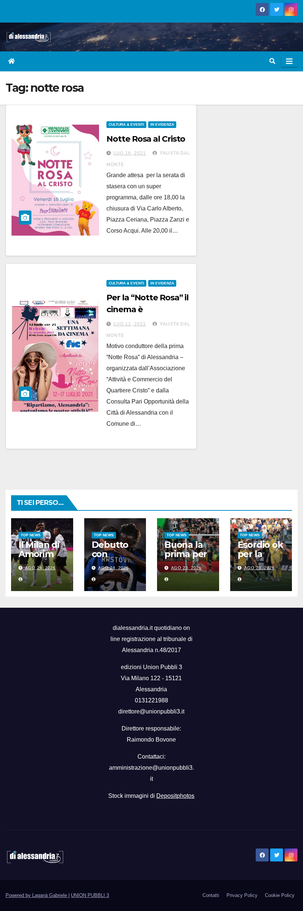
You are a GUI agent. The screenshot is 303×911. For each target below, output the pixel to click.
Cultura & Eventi (126, 124)
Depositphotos (175, 796)
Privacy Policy (242, 895)
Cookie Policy (280, 895)
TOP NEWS (31, 535)
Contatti (210, 895)
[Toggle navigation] (289, 61)
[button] (272, 61)
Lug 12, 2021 (129, 324)
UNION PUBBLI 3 (90, 895)
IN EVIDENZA (162, 124)
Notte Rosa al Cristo (145, 139)
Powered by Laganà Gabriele (37, 895)
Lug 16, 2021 (129, 153)
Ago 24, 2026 (40, 568)
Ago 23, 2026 (186, 568)
